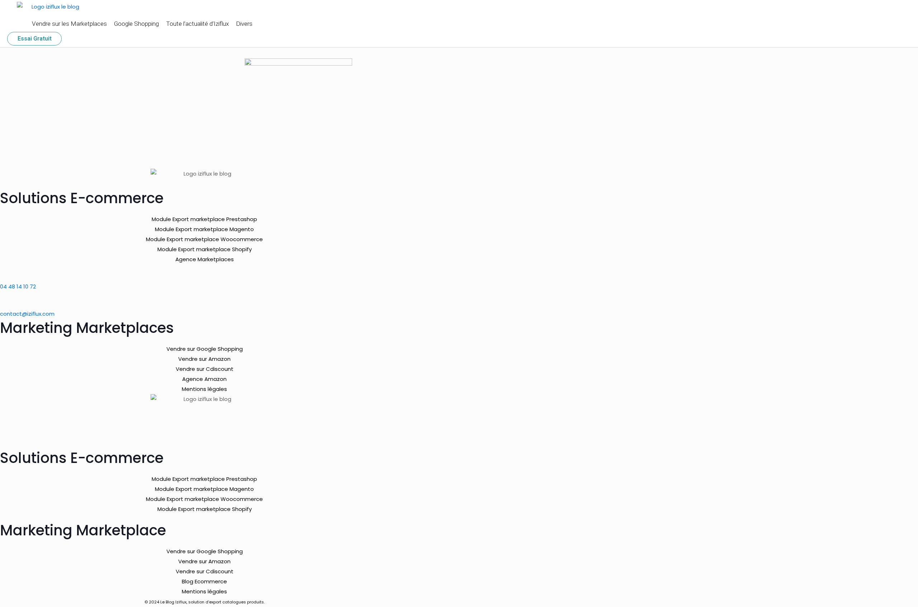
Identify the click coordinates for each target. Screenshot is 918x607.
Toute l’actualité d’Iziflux (197, 23)
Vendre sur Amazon (204, 359)
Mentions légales (204, 389)
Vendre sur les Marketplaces (69, 23)
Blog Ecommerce (204, 581)
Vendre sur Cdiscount (204, 369)
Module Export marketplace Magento (204, 229)
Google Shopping (136, 23)
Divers (244, 23)
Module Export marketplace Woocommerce (204, 239)
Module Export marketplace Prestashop (204, 219)
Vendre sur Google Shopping (204, 349)
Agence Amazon (204, 379)
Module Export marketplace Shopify (204, 249)
